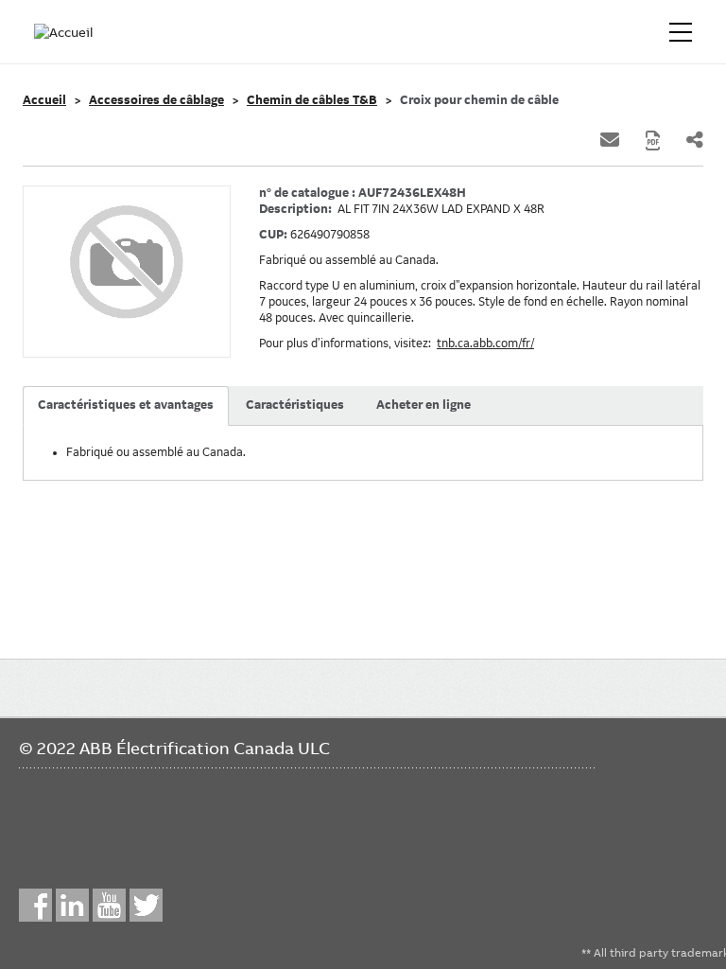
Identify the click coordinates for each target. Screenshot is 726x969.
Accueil (44, 100)
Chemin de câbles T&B (312, 100)
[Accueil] (64, 32)
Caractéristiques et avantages (126, 405)
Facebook (35, 905)
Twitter (146, 905)
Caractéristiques (295, 405)
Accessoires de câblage (156, 100)
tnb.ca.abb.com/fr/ (485, 343)
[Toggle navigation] (680, 32)
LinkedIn (72, 905)
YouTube (109, 905)
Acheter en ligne (423, 405)
